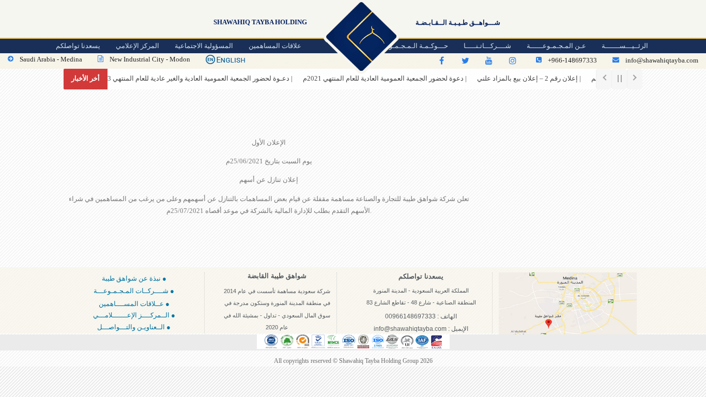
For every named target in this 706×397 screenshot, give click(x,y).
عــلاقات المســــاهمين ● (134, 304)
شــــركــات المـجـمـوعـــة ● (134, 291)
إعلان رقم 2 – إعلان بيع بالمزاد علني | (517, 78)
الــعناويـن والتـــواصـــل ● (134, 327)
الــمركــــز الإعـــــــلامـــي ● (134, 315)
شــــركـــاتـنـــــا (487, 46)
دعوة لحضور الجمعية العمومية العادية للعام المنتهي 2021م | (373, 78)
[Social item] (441, 61)
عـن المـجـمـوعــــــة (556, 46)
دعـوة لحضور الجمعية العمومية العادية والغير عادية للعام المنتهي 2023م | (181, 78)
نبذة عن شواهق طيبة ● (134, 278)
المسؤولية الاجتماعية (204, 46)
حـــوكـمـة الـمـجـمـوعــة (412, 46)
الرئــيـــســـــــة (625, 46)
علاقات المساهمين (275, 46)
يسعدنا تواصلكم (78, 46)
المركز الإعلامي (137, 46)
